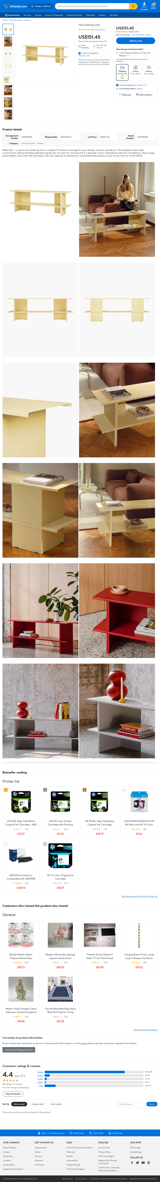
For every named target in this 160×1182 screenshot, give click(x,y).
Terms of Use (104, 1147)
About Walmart (10, 1147)
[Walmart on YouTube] (143, 1163)
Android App (135, 1151)
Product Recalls (73, 1164)
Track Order (98, 1133)
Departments (14, 15)
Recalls (70, 1156)
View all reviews (13, 1093)
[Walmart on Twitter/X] (137, 1163)
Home (5, 20)
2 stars (40, 1082)
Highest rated (38, 1104)
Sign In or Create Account (52, 1133)
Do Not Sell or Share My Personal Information (109, 1169)
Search (152, 1104)
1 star (41, 1086)
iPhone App (135, 1147)
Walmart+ (39, 1160)
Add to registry (145, 94)
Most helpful (56, 1104)
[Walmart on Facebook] (132, 1163)
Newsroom (8, 1156)
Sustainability (9, 1164)
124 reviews (100, 30)
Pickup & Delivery (74, 15)
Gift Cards (39, 1164)
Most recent (19, 1104)
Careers (102, 15)
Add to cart (135, 40)
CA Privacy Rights (106, 1156)
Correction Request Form (19, 1049)
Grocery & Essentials (54, 15)
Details (139, 89)
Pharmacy (90, 15)
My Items (114, 15)
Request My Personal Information (107, 1162)
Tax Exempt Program (76, 1168)
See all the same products (146, 1029)
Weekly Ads (117, 1133)
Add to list (126, 94)
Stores (37, 1151)
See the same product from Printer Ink (140, 896)
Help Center (78, 1133)
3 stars (40, 1079)
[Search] (133, 6)
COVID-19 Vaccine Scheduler (80, 1147)
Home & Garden (15, 20)
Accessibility (72, 1160)
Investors (7, 1160)
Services (27, 15)
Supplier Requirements (13, 1168)
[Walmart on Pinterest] (148, 1163)
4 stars (40, 1075)
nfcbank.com (84, 55)
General (27, 20)
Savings (38, 15)
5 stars (40, 1072)
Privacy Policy (104, 1151)
